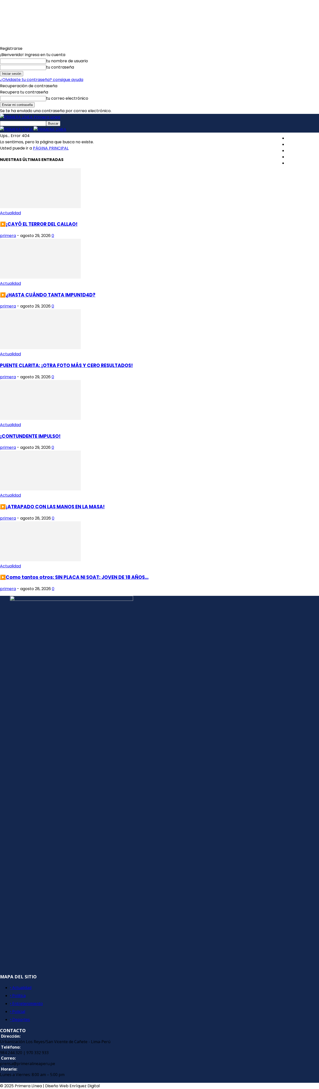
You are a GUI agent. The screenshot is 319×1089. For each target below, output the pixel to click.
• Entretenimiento (26, 1003)
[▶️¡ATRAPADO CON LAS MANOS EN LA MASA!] (40, 489)
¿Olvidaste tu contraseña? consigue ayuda (41, 79)
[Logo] (17, 129)
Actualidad (297, 138)
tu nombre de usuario (67, 61)
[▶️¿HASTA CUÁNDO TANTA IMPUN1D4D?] (40, 277)
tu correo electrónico (67, 98)
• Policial (17, 1011)
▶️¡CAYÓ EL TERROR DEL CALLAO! (39, 224)
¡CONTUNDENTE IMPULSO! (30, 436)
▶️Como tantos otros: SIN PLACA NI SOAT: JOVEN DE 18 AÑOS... (74, 577)
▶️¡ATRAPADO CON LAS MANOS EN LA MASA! (52, 506)
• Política (18, 995)
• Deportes (20, 1019)
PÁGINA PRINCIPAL (51, 148)
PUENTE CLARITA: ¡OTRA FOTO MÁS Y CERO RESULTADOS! (66, 365)
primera (8, 235)
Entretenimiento (303, 151)
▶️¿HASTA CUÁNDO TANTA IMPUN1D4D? (47, 295)
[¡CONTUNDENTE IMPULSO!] (40, 418)
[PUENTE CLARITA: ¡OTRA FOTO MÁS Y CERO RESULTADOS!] (40, 348)
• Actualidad (20, 987)
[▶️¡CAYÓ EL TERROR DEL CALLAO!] (40, 207)
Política (294, 144)
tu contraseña (60, 67)
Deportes (296, 163)
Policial (293, 157)
